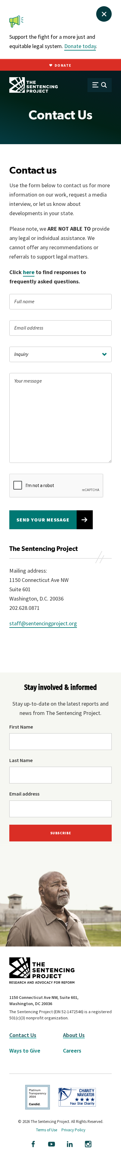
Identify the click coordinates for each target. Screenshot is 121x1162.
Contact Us (22, 1035)
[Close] (104, 14)
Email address (24, 793)
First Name (21, 727)
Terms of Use (46, 1130)
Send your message (42, 520)
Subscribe (60, 833)
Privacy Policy (73, 1130)
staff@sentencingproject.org (43, 623)
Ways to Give (24, 1050)
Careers (72, 1050)
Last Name (21, 760)
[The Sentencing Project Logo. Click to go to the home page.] (33, 85)
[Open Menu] (99, 85)
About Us (74, 1035)
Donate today (80, 46)
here (28, 272)
